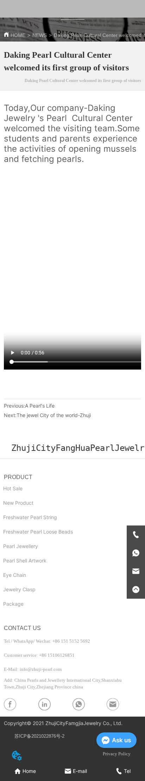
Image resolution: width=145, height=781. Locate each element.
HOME (18, 35)
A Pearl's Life (40, 406)
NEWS (39, 35)
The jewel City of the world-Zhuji (54, 415)
